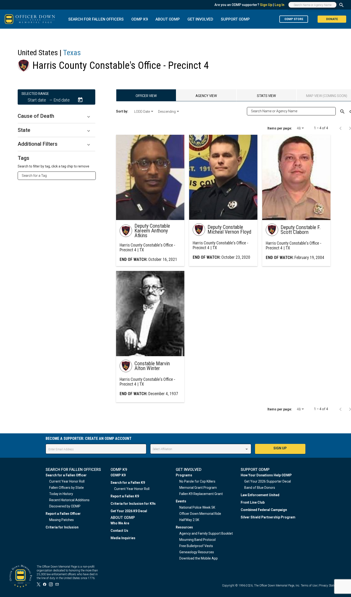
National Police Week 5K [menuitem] (197, 507)
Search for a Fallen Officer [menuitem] (66, 475)
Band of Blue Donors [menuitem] (259, 487)
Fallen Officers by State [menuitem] (66, 487)
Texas (72, 52)
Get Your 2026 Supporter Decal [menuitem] (267, 481)
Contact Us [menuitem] (119, 530)
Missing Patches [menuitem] (61, 520)
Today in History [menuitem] (61, 494)
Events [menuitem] (181, 501)
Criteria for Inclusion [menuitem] (62, 527)
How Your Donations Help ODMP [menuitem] (266, 475)
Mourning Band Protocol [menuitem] (197, 540)
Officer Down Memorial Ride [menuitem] (200, 514)
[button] (56, 116)
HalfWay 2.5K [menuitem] (189, 520)
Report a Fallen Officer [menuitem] (63, 514)
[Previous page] (340, 128)
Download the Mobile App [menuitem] (198, 558)
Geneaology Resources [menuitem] (196, 552)
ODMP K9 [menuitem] (118, 475)
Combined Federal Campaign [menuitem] (264, 510)
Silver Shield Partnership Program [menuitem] (268, 517)
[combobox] (59, 175)
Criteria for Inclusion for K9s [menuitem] (133, 504)
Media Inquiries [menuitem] (123, 538)
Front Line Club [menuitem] (253, 502)
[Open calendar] (80, 100)
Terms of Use (309, 585)
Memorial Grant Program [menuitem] (198, 487)
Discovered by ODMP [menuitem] (64, 506)
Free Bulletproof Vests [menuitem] (196, 546)
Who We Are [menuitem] (120, 523)
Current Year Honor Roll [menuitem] (67, 481)
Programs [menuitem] (184, 475)
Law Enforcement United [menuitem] (260, 495)
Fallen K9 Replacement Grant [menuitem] (201, 494)
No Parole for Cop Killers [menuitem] (197, 481)
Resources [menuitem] (184, 527)
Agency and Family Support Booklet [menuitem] (206, 533)
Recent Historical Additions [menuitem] (69, 500)
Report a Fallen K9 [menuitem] (125, 496)
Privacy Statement (330, 585)
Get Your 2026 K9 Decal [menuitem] (129, 511)
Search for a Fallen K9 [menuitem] (128, 482)
